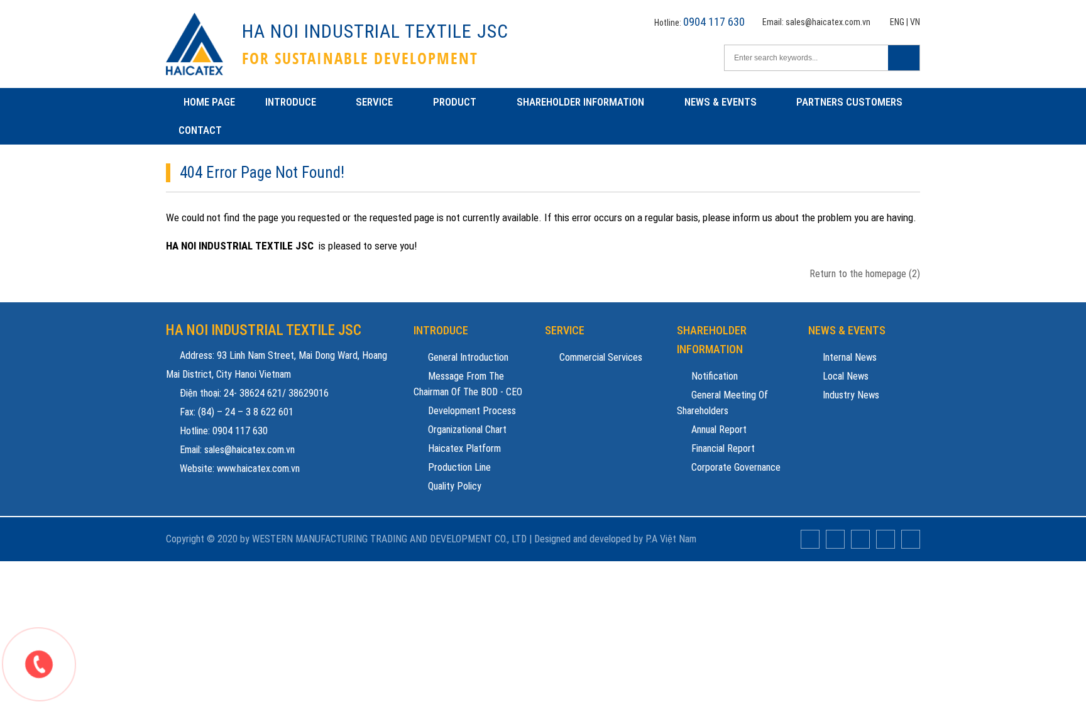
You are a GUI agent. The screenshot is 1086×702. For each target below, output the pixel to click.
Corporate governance (735, 467)
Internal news (848, 357)
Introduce (290, 102)
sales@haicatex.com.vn (828, 22)
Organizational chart (466, 430)
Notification (713, 376)
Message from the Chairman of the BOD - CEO (468, 384)
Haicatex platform (463, 448)
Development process (470, 411)
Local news (844, 376)
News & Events (720, 102)
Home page (209, 102)
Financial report (722, 448)
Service (374, 102)
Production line (458, 467)
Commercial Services (599, 357)
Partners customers (849, 102)
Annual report (718, 430)
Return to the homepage (864, 274)
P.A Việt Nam (670, 539)
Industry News (849, 395)
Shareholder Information (580, 102)
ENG (897, 22)
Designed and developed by (588, 539)
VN (915, 22)
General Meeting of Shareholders (722, 403)
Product (454, 102)
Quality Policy (453, 486)
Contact (200, 130)
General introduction (466, 357)
